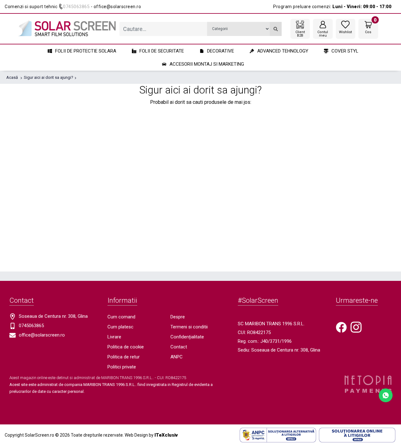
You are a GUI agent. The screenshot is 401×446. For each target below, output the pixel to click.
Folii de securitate (161, 51)
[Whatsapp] (386, 395)
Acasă (12, 77)
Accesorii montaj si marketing (206, 64)
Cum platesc (120, 327)
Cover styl (344, 51)
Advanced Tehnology (282, 51)
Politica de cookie (125, 347)
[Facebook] (341, 327)
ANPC (176, 357)
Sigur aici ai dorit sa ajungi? (48, 77)
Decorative (220, 51)
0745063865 (76, 6)
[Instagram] (356, 327)
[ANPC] (278, 435)
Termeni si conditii (189, 327)
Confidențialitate (187, 337)
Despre (177, 317)
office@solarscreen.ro (42, 335)
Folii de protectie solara (85, 51)
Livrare (114, 337)
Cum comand (121, 317)
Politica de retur (123, 357)
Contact (178, 347)
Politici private (121, 367)
